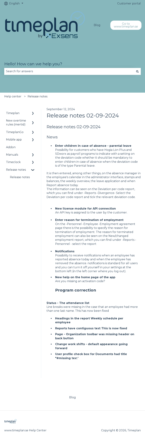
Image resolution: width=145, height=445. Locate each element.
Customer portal (129, 3)
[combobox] (69, 71)
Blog (97, 25)
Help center (12, 96)
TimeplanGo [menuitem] (15, 132)
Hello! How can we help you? (33, 63)
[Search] (137, 71)
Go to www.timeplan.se (126, 25)
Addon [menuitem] (11, 147)
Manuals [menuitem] (12, 154)
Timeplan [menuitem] (12, 113)
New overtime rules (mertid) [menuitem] (16, 122)
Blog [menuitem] (72, 397)
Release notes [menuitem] (16, 169)
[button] (33, 113)
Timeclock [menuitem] (13, 162)
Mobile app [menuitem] (14, 139)
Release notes (37, 96)
